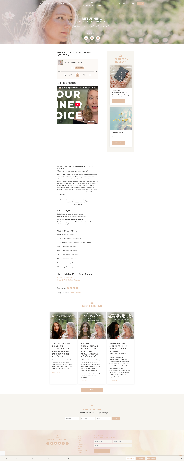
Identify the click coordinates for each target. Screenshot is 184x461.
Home (79, 436)
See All (92, 389)
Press (79, 440)
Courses (62, 3)
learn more (118, 143)
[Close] (181, 458)
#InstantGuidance (83, 450)
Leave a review (76, 292)
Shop (47, 3)
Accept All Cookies (151, 458)
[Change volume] (90, 75)
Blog (69, 3)
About (42, 3)
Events (124, 3)
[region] (92, 458)
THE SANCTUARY (82, 444)
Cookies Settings (130, 458)
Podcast (131, 3)
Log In (141, 3)
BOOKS (80, 446)
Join (115, 418)
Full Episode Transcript (64, 277)
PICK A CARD (116, 3)
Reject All (141, 458)
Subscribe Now (102, 451)
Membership (54, 3)
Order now (118, 101)
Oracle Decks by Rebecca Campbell (68, 280)
